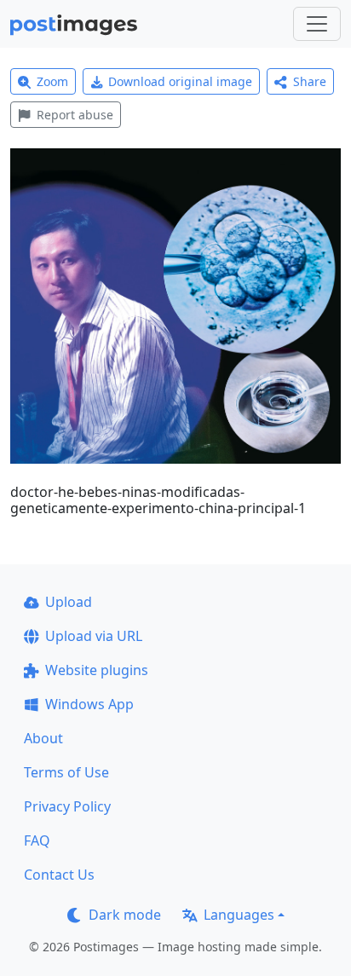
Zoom (52, 81)
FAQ (37, 840)
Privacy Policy (67, 806)
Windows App (89, 704)
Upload (68, 601)
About (43, 738)
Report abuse (75, 115)
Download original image (180, 81)
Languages (239, 914)
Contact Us (59, 874)
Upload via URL (93, 636)
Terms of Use (66, 772)
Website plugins (96, 670)
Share (309, 81)
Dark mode (125, 914)
